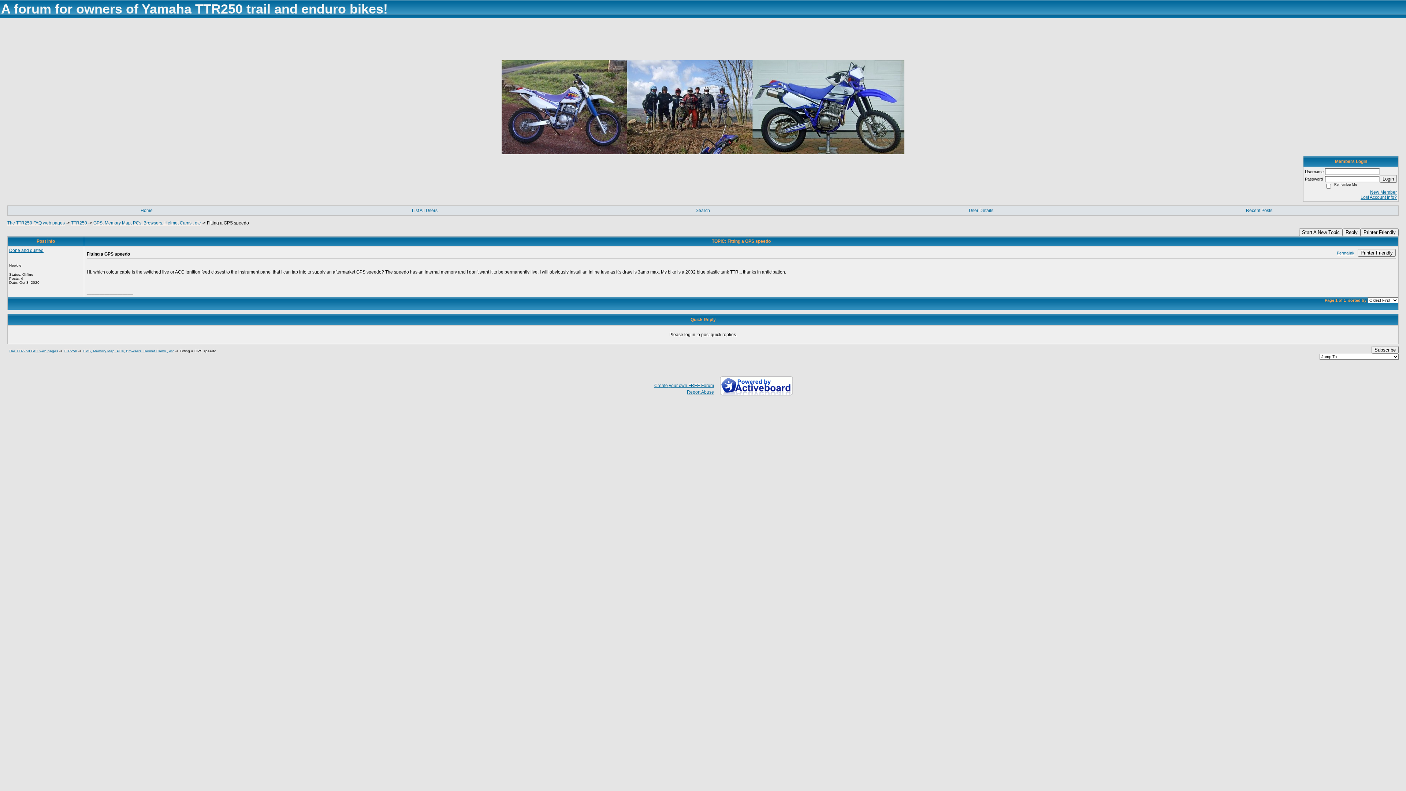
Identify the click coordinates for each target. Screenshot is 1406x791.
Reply (1352, 232)
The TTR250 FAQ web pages (36, 223)
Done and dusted (26, 250)
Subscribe (1385, 350)
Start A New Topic (1321, 232)
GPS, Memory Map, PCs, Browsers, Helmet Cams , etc (147, 223)
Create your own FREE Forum (684, 385)
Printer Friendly (1380, 232)
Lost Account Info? (1379, 197)
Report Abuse (700, 392)
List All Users (425, 210)
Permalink (1345, 253)
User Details (981, 210)
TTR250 (79, 223)
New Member (1383, 192)
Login (1388, 179)
